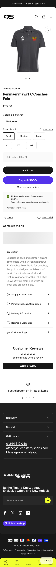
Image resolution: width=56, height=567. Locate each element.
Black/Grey (11, 121)
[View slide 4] (33, 398)
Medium (24, 136)
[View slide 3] (30, 398)
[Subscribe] (48, 500)
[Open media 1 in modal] (48, 30)
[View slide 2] (26, 398)
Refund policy (8, 550)
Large (39, 136)
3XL (31, 145)
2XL (19, 145)
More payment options (28, 187)
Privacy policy (20, 550)
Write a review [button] (28, 365)
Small (8, 136)
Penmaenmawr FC (12, 88)
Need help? (47, 217)
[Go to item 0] (26, 78)
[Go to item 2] (30, 78)
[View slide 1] (22, 398)
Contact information (28, 554)
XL (7, 145)
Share (10, 217)
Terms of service (33, 550)
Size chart (48, 129)
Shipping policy (47, 550)
